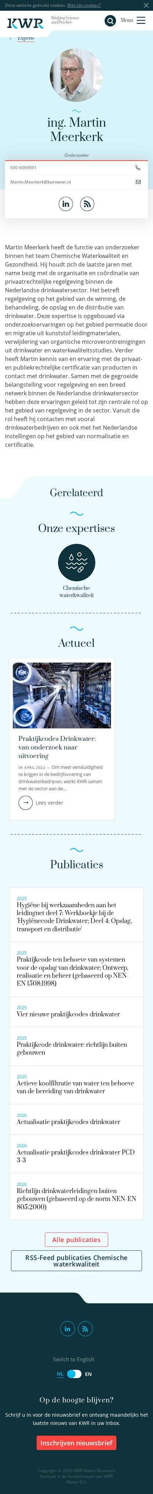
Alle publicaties (76, 1239)
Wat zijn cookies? (84, 5)
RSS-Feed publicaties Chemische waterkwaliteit (76, 1260)
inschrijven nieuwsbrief (76, 1443)
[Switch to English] (74, 1374)
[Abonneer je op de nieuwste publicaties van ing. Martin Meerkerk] (87, 203)
